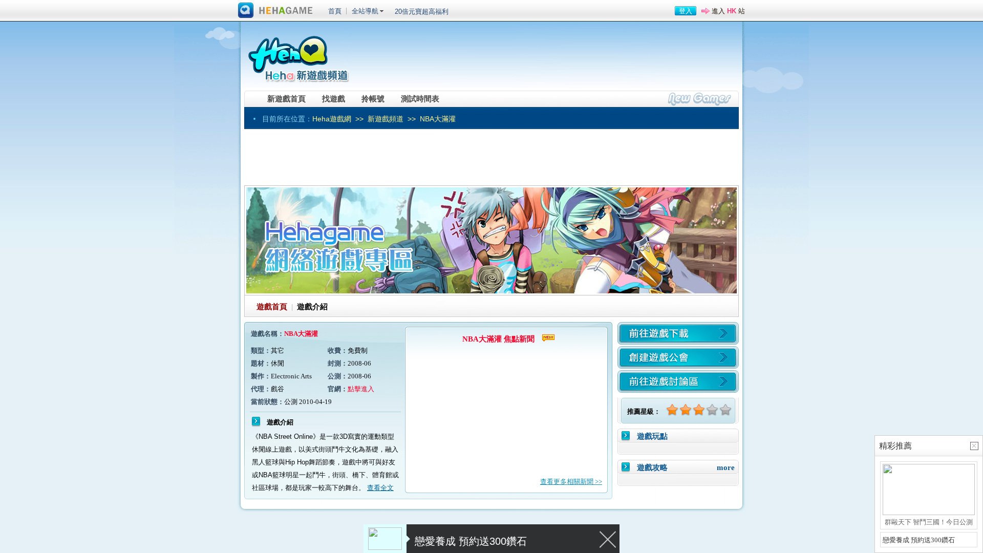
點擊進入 (361, 389)
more (726, 467)
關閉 (608, 538)
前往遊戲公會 (678, 357)
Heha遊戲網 (331, 119)
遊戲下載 (678, 333)
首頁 (334, 11)
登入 (685, 11)
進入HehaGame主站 (275, 11)
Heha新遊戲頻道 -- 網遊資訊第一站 (298, 55)
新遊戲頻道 (385, 119)
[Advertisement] (548, 59)
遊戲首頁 (272, 307)
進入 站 (728, 11)
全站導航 (365, 11)
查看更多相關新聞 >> (571, 481)
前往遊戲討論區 (678, 381)
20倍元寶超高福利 (421, 11)
